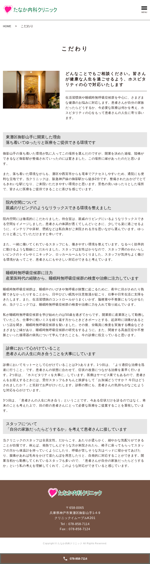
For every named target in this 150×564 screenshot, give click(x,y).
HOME (7, 26)
